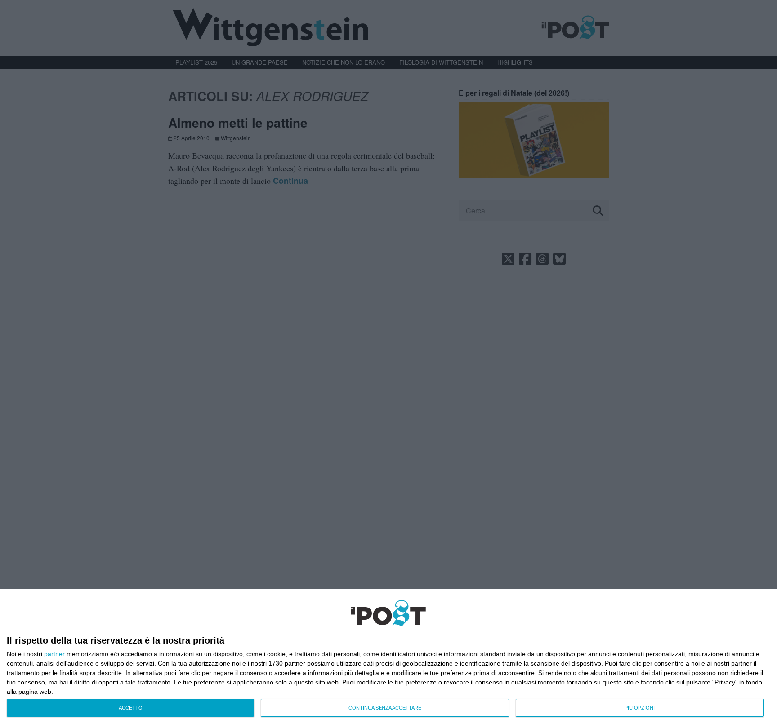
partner (54, 654)
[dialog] (388, 658)
